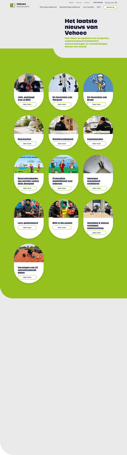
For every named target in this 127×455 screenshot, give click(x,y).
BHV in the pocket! (62, 223)
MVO (99, 7)
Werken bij (110, 7)
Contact (87, 2)
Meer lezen (27, 104)
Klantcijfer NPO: (111, 2)
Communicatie (95, 139)
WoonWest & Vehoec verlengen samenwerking (98, 225)
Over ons (79, 2)
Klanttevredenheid (63, 139)
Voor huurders (88, 7)
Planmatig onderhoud (48, 7)
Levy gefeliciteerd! (28, 223)
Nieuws (71, 2)
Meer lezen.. (97, 188)
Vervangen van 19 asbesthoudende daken (28, 270)
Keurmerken (24, 139)
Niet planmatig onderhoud (70, 7)
